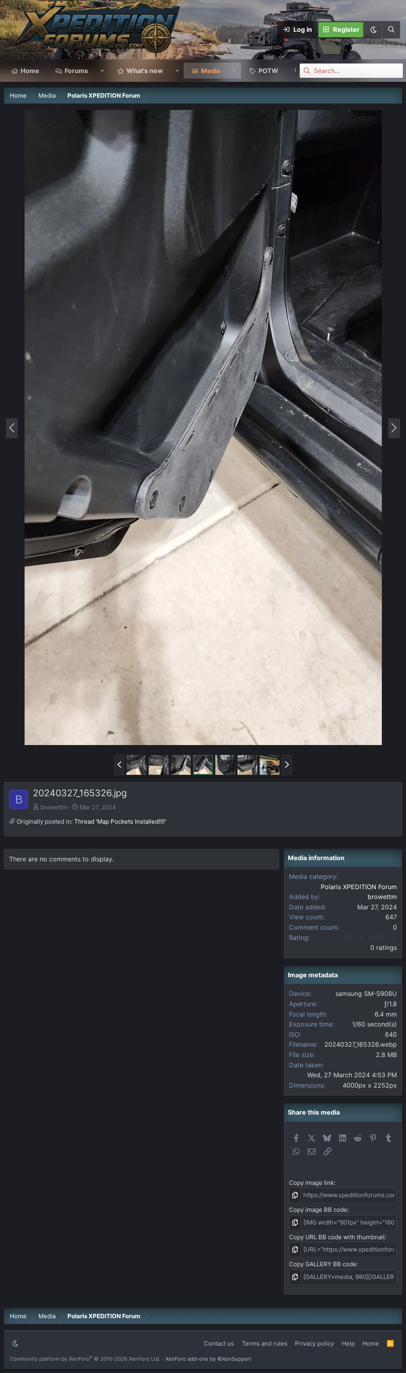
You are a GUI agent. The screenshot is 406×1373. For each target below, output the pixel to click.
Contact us (219, 1343)
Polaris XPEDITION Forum (359, 887)
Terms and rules (264, 1343)
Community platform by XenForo (85, 1359)
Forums (76, 71)
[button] (373, 30)
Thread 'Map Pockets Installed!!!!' (120, 821)
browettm (53, 807)
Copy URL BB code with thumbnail (337, 1237)
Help (348, 1343)
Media (210, 71)
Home (30, 71)
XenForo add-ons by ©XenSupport (208, 1359)
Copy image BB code (318, 1209)
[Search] (391, 30)
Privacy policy (314, 1343)
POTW (268, 71)
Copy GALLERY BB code (322, 1264)
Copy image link (311, 1182)
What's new (144, 71)
